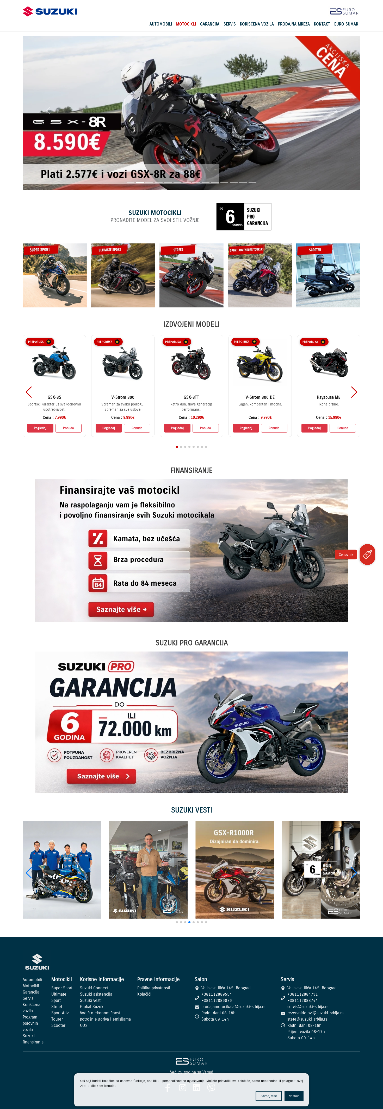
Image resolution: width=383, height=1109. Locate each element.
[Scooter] (328, 275)
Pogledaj (40, 428)
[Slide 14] (252, 183)
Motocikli (186, 24)
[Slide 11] (224, 183)
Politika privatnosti (153, 987)
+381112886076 (216, 1000)
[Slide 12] (234, 183)
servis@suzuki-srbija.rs (307, 1006)
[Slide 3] (149, 183)
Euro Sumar (346, 24)
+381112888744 (302, 1000)
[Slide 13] (243, 183)
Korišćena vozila (257, 24)
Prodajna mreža (294, 24)
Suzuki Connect (94, 987)
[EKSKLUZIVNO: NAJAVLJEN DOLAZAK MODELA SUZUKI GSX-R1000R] (234, 870)
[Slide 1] (130, 183)
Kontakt (322, 24)
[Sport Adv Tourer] (260, 275)
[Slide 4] (159, 183)
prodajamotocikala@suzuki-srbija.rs (233, 1006)
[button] (354, 392)
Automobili (161, 24)
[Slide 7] (187, 183)
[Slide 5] (168, 183)
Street (56, 1006)
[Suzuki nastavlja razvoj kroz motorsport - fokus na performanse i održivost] (62, 870)
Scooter (58, 1025)
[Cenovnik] (367, 554)
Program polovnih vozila (30, 1023)
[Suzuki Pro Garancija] (321, 870)
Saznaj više (269, 1096)
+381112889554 (216, 994)
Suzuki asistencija (96, 994)
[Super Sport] (55, 275)
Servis (230, 24)
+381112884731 (302, 994)
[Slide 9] (205, 183)
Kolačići (144, 994)
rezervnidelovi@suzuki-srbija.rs (315, 1012)
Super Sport (61, 987)
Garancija (209, 24)
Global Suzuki (92, 1006)
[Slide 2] (140, 183)
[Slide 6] (177, 183)
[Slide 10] (215, 183)
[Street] (191, 275)
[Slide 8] (196, 183)
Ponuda (68, 428)
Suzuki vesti (91, 1000)
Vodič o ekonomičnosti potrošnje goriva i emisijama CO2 (105, 1019)
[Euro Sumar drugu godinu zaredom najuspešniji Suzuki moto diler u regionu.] (148, 870)
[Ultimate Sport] (123, 275)
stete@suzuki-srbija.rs (307, 1019)
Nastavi (294, 1096)
